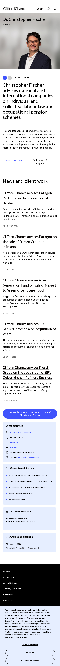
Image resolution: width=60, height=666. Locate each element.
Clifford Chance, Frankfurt (21, 433)
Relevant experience (13, 160)
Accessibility (8, 577)
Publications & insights (39, 162)
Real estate (21, 457)
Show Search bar (48, 8)
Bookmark (54, 419)
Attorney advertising (12, 589)
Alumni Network (10, 583)
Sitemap (6, 572)
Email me (14, 442)
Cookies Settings (30, 645)
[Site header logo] (26, 8)
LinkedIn (13, 447)
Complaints (8, 594)
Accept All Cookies (30, 661)
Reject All (30, 653)
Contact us (8, 600)
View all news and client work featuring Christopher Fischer (30, 414)
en (5, 78)
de (10, 78)
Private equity (33, 457)
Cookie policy (20, 637)
